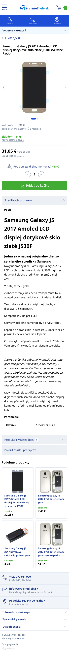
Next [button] (65, 87)
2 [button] (37, 119)
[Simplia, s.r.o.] (34, 648)
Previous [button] (3, 87)
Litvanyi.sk (18, 638)
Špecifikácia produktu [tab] (18, 200)
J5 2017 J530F (13, 38)
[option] (34, 87)
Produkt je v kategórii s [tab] (20, 440)
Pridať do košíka (37, 185)
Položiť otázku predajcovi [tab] (20, 450)
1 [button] (33, 119)
